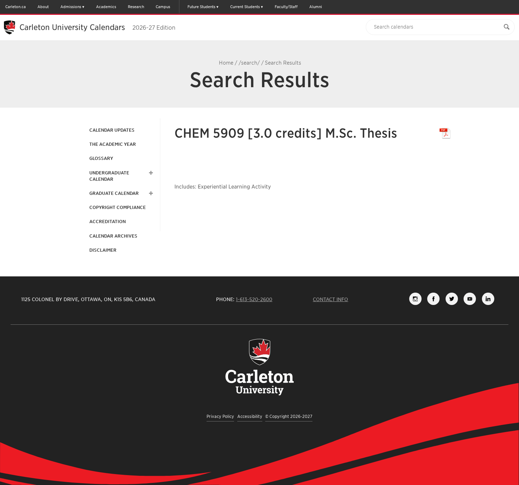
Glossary (101, 158)
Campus (163, 6)
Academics (106, 6)
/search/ (249, 63)
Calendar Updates (112, 130)
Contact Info (330, 299)
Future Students (201, 6)
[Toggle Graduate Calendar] (150, 193)
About (43, 6)
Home (226, 63)
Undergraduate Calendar (109, 176)
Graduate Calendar (114, 193)
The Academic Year (112, 144)
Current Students (245, 6)
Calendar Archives (113, 236)
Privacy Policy (220, 416)
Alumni (315, 6)
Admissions (70, 6)
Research (136, 6)
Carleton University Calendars (97, 27)
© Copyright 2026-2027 (288, 416)
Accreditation (107, 221)
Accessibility (249, 416)
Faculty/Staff (286, 6)
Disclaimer (103, 250)
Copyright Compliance (117, 207)
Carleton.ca (15, 6)
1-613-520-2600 (254, 299)
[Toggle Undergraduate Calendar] (150, 173)
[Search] (507, 27)
